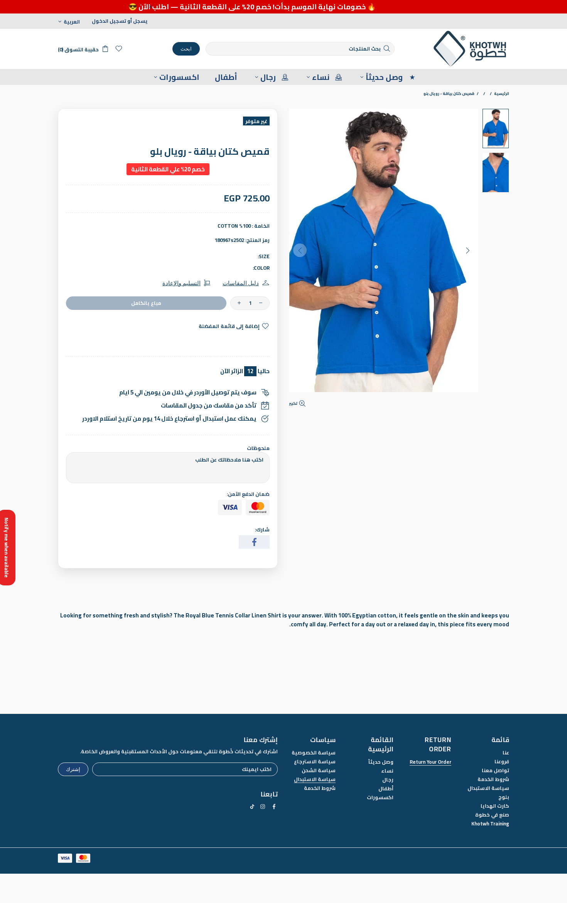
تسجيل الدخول (109, 21)
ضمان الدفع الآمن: (248, 494)
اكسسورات (380, 797)
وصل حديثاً (380, 762)
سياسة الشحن (319, 770)
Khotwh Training (490, 823)
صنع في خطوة (492, 815)
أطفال (385, 788)
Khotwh (470, 48)
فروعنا (501, 761)
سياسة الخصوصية (314, 752)
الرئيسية (501, 94)
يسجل (140, 21)
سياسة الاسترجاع (315, 761)
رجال (387, 779)
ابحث (186, 49)
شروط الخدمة (493, 779)
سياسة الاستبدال (488, 788)
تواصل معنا (495, 770)
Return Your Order (430, 762)
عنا (506, 752)
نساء (387, 771)
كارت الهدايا (495, 806)
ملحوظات (258, 448)
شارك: (262, 529)
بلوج (503, 797)
